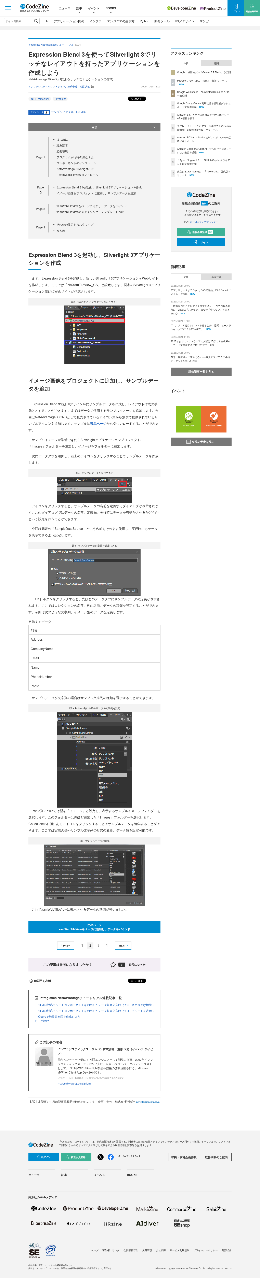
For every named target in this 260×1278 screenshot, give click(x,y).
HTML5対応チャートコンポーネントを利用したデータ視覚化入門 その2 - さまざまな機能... (96, 1005)
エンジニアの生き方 (120, 21)
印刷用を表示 (42, 981)
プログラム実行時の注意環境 (74, 157)
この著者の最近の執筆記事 (74, 1084)
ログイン (203, 242)
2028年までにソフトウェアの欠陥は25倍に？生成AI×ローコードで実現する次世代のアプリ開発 (201, 342)
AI (47, 21)
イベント (94, 8)
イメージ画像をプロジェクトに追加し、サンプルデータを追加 (96, 193)
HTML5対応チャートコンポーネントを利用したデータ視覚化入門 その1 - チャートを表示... (96, 1011)
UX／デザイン (184, 21)
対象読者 (62, 145)
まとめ (60, 230)
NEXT (122, 945)
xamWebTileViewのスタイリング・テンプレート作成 (90, 212)
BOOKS (111, 8)
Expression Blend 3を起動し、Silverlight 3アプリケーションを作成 (99, 187)
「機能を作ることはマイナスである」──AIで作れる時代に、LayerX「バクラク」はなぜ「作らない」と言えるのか (200, 309)
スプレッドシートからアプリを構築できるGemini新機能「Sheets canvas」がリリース (204, 127)
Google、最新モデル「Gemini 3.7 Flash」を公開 (204, 72)
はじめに (62, 139)
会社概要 (161, 1250)
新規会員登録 (202, 232)
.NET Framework (39, 98)
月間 (216, 63)
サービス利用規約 (179, 1250)
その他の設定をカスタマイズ (74, 224)
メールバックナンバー (203, 222)
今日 (186, 63)
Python (144, 21)
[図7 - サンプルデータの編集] (94, 874)
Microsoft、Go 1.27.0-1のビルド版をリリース (202, 80)
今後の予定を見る (203, 442)
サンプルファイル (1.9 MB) (68, 112)
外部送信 (227, 1250)
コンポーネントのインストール (76, 163)
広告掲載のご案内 (216, 1157)
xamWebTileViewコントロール (78, 175)
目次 (94, 127)
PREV (66, 945)
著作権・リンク (110, 1250)
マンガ (204, 21)
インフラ (96, 21)
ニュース (64, 8)
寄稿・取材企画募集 (184, 1157)
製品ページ (98, 423)
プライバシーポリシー (205, 1250)
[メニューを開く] (8, 8)
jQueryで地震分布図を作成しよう (59, 1016)
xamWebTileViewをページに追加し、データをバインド (91, 206)
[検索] (36, 21)
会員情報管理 (131, 1250)
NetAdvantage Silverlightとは (75, 169)
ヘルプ (94, 1250)
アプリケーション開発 (69, 21)
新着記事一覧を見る (201, 371)
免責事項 (147, 1250)
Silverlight (60, 98)
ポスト (138, 98)
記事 (79, 8)
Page (40, 157)
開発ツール (162, 21)
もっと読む (42, 1021)
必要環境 (62, 151)
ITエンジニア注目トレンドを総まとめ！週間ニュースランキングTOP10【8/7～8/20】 (201, 327)
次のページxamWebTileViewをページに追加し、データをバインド (94, 927)
